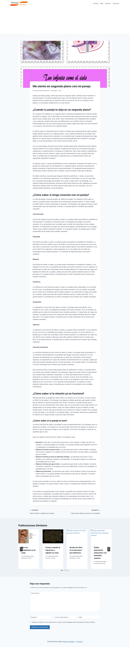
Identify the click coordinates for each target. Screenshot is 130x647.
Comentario (35, 593)
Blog (101, 3)
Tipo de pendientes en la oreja (28, 550)
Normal (95, 3)
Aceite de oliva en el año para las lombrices (76, 550)
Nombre (34, 617)
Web (80, 617)
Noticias (108, 3)
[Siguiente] (108, 549)
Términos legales (69, 641)
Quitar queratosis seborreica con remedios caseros (100, 552)
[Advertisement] (65, 20)
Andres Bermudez (28, 556)
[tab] (61, 570)
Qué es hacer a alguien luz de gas (42, 511)
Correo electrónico (62, 617)
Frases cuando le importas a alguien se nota (52, 550)
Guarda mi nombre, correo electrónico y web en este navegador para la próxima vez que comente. (63, 622)
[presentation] (28, 536)
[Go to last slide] (21, 549)
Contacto (116, 3)
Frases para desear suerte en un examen (85, 511)
